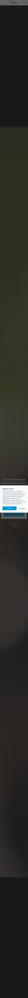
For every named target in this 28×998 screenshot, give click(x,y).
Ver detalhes (22, 508)
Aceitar (9, 508)
